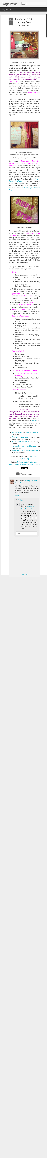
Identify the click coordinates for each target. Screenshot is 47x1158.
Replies (20, 500)
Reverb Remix (17, 432)
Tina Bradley (19, 481)
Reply (17, 495)
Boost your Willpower (20, 441)
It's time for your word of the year (24, 446)
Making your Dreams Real (24, 189)
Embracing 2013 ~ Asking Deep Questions (24, 22)
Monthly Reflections (22, 464)
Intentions (33, 462)
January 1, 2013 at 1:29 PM (27, 507)
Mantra (11, 464)
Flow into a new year (20, 437)
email (34, 420)
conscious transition (33, 432)
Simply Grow (35, 464)
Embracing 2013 (23, 462)
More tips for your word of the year (25, 450)
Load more (24, 574)
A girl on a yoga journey (29, 457)
